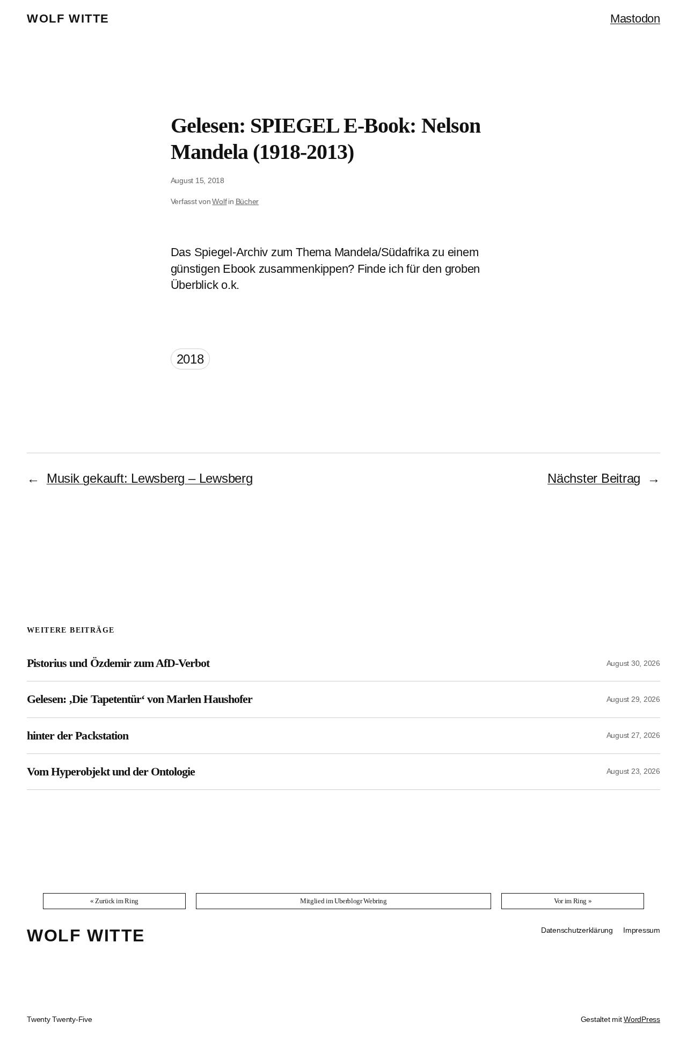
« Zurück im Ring (114, 901)
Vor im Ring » (572, 901)
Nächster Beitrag (593, 478)
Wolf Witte (68, 18)
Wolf (219, 201)
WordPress (642, 1019)
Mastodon (635, 18)
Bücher (247, 201)
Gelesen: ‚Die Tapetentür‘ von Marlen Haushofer (139, 699)
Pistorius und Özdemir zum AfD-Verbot (118, 663)
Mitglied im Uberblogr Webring (343, 901)
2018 (190, 359)
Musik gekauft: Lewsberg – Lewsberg (150, 478)
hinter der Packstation (77, 735)
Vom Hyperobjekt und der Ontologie (111, 771)
